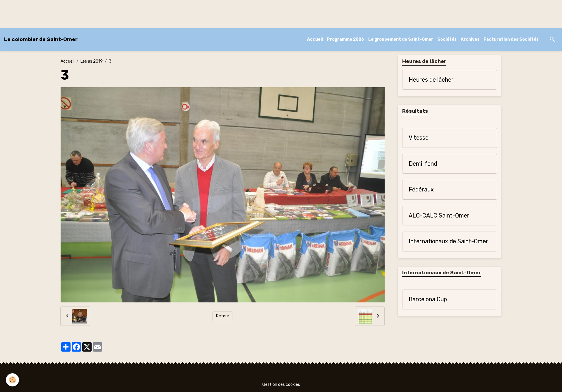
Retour (222, 316)
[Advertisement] (106, 13)
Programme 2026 (345, 39)
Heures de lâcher (431, 79)
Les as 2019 (91, 61)
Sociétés (447, 39)
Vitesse (419, 137)
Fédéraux (421, 189)
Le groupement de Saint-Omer (400, 39)
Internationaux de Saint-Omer (448, 241)
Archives (470, 39)
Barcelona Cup (428, 299)
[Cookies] (12, 379)
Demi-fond (423, 163)
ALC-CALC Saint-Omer (439, 215)
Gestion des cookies (281, 384)
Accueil (315, 39)
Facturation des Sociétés (511, 39)
